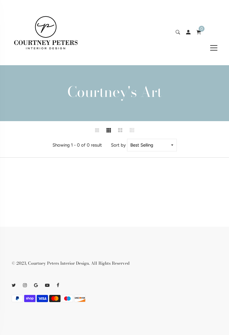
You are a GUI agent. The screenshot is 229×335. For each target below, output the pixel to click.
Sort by (118, 145)
